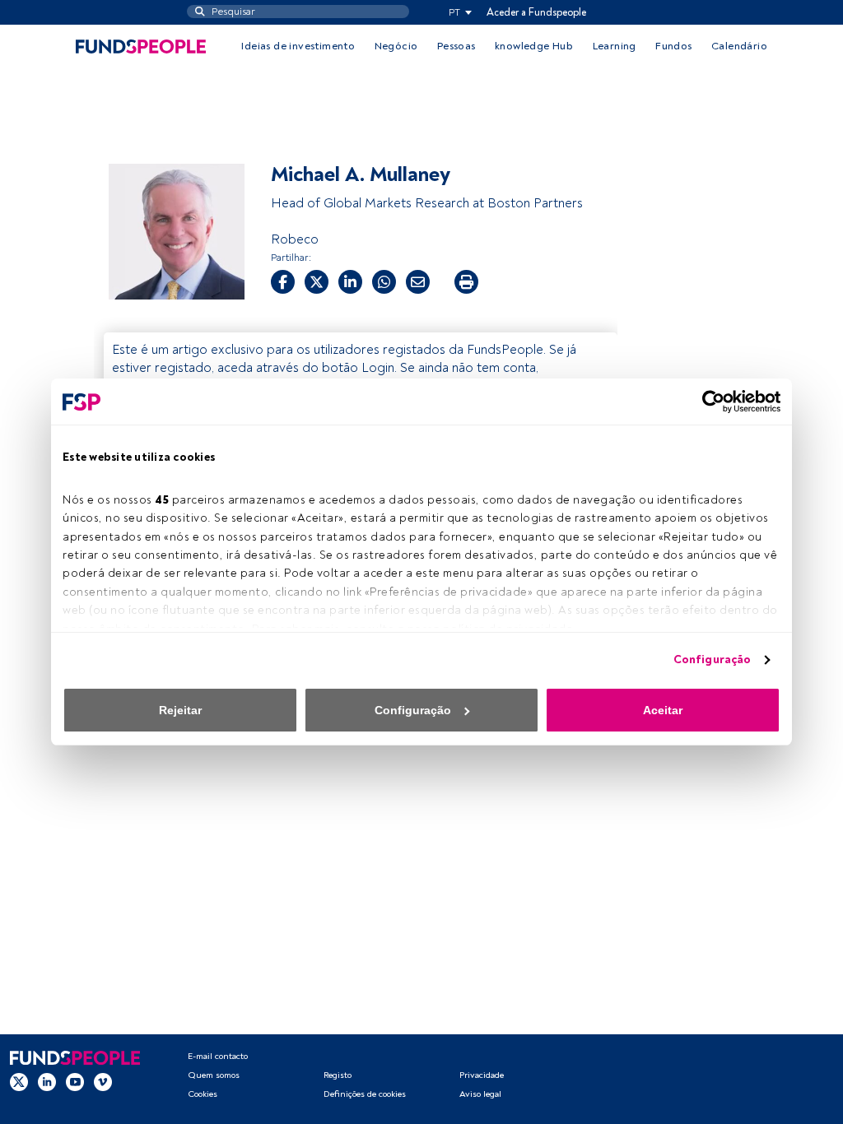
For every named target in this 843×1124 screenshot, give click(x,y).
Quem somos (214, 1075)
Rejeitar (180, 710)
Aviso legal (480, 1094)
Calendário (739, 46)
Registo (338, 1075)
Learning (614, 46)
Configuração (712, 660)
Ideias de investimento (298, 46)
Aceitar (662, 710)
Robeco (295, 239)
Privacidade (481, 1075)
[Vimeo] (103, 1082)
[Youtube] (75, 1082)
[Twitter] (19, 1082)
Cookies (202, 1094)
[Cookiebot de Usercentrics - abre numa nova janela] (708, 401)
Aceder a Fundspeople (536, 12)
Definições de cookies (365, 1094)
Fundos (673, 46)
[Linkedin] (47, 1082)
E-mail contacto (218, 1056)
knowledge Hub (534, 46)
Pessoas (456, 46)
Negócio (396, 46)
